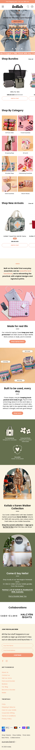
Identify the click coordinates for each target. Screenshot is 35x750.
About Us (5, 672)
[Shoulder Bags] (9, 163)
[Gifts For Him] (15, 77)
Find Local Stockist (8, 681)
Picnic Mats (26, 735)
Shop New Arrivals (13, 203)
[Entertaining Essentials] (25, 163)
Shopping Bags (9, 153)
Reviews (4, 684)
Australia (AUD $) (8, 742)
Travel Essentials (25, 133)
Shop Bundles (10, 58)
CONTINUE (17, 655)
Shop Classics (6, 735)
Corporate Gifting (8, 713)
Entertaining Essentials (25, 173)
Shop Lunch (17, 413)
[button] (13, 49)
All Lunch (25, 153)
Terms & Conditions (9, 716)
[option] (17, 30)
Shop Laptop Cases (17, 341)
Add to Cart (15, 98)
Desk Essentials (9, 193)
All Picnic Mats (9, 133)
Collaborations (15, 738)
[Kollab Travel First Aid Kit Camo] (15, 221)
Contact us (6, 675)
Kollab (9, 747)
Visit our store (7, 678)
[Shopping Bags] (9, 143)
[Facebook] (3, 661)
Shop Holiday (16, 735)
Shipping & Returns (8, 707)
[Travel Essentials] (25, 123)
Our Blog (5, 687)
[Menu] (3, 7)
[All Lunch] (25, 143)
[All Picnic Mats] (9, 123)
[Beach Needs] (25, 184)
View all (30, 59)
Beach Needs (26, 193)
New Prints (5, 738)
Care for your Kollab (9, 710)
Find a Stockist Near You (17, 596)
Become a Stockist (8, 690)
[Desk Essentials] (9, 184)
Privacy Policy (7, 719)
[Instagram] (7, 661)
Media (4, 693)
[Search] (28, 7)
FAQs (3, 704)
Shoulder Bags (9, 173)
